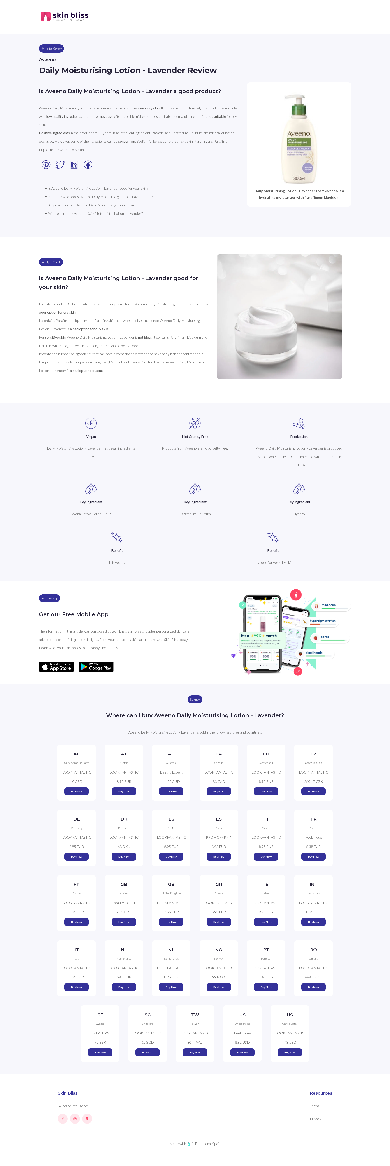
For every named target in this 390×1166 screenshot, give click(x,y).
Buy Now (76, 791)
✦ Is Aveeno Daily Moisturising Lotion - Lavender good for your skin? (96, 188)
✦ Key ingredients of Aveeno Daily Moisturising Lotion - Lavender (94, 205)
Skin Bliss (67, 1093)
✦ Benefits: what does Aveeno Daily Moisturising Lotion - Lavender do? (98, 196)
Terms (314, 1106)
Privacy (315, 1118)
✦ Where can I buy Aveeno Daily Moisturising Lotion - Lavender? (93, 213)
